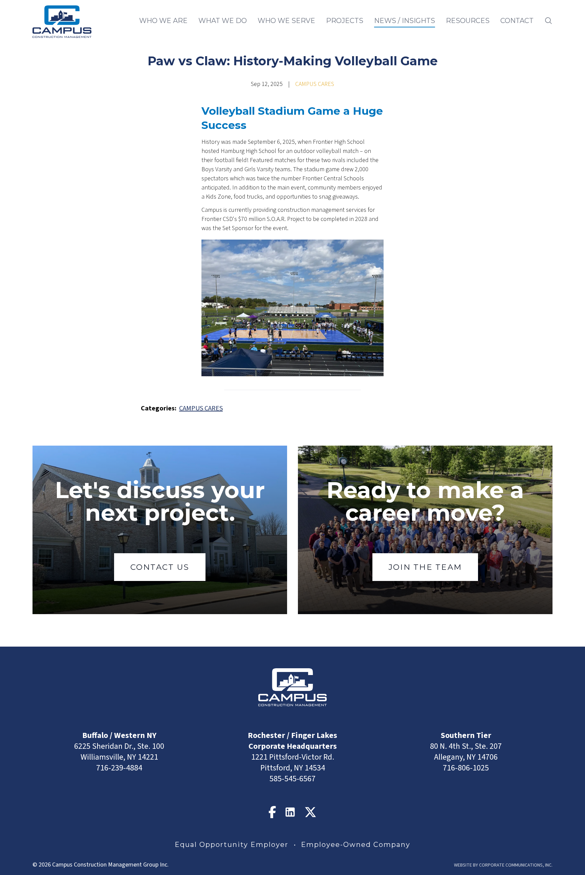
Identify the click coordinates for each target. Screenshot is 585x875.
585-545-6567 (292, 779)
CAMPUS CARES (314, 84)
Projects (344, 21)
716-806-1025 (466, 768)
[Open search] (548, 21)
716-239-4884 (119, 768)
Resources (468, 21)
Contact (517, 21)
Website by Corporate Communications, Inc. (503, 865)
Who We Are (163, 21)
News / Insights (404, 21)
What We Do (222, 21)
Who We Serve (286, 21)
